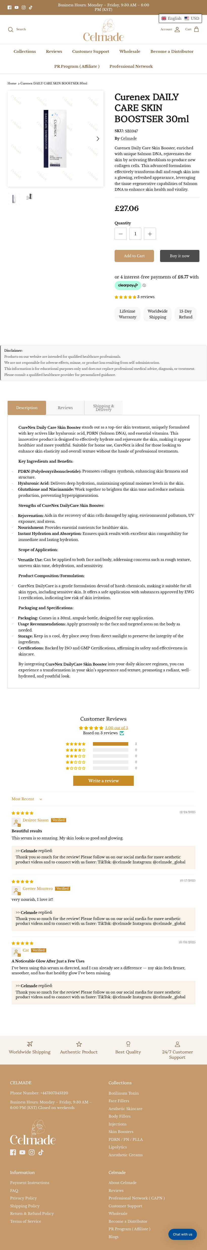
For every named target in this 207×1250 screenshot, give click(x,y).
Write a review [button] (103, 780)
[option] (56, 139)
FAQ (14, 1190)
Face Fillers (119, 1101)
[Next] (98, 138)
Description (27, 408)
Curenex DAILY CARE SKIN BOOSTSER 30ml (53, 83)
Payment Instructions (29, 1183)
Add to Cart (134, 256)
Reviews (54, 51)
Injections (117, 1124)
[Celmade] (103, 29)
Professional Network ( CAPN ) (137, 1198)
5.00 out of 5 (116, 727)
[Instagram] (23, 7)
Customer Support (90, 51)
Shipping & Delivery (103, 408)
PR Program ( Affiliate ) (76, 66)
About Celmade (123, 1183)
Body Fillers (120, 1116)
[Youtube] (16, 7)
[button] (126, 296)
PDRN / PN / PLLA (126, 1139)
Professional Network (131, 66)
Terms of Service (25, 1221)
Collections (25, 51)
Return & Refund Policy (32, 1213)
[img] (22, 812)
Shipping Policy (25, 1206)
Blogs (113, 1237)
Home (12, 83)
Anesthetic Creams (126, 1155)
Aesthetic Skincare (125, 1108)
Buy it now (180, 256)
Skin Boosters (121, 1131)
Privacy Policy (23, 1198)
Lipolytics (118, 1147)
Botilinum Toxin (124, 1093)
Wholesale (129, 51)
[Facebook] (9, 7)
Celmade (129, 138)
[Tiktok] (31, 7)
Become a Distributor (171, 51)
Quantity (123, 223)
